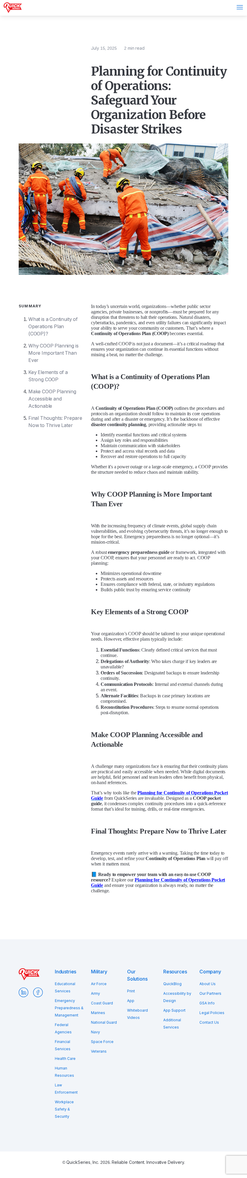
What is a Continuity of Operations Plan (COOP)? (53, 326)
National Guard (104, 1022)
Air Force (99, 984)
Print (131, 991)
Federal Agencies (63, 1028)
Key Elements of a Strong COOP (48, 376)
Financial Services (62, 1045)
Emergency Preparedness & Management (69, 1008)
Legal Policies (211, 1013)
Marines (98, 1013)
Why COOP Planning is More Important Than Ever (53, 353)
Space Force (102, 1042)
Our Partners (210, 993)
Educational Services (65, 987)
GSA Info (207, 1003)
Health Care (65, 1059)
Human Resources (64, 1072)
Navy (95, 1032)
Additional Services (172, 1023)
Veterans (99, 1051)
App (130, 1001)
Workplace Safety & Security (64, 1109)
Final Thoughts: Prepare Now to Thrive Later (55, 422)
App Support (174, 1010)
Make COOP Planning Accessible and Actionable (52, 399)
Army (95, 993)
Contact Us (209, 1022)
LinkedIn (23, 992)
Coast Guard (102, 1003)
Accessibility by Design (177, 997)
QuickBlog (172, 984)
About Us (207, 984)
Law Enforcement (66, 1089)
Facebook (38, 992)
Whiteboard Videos (137, 1014)
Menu (239, 7)
